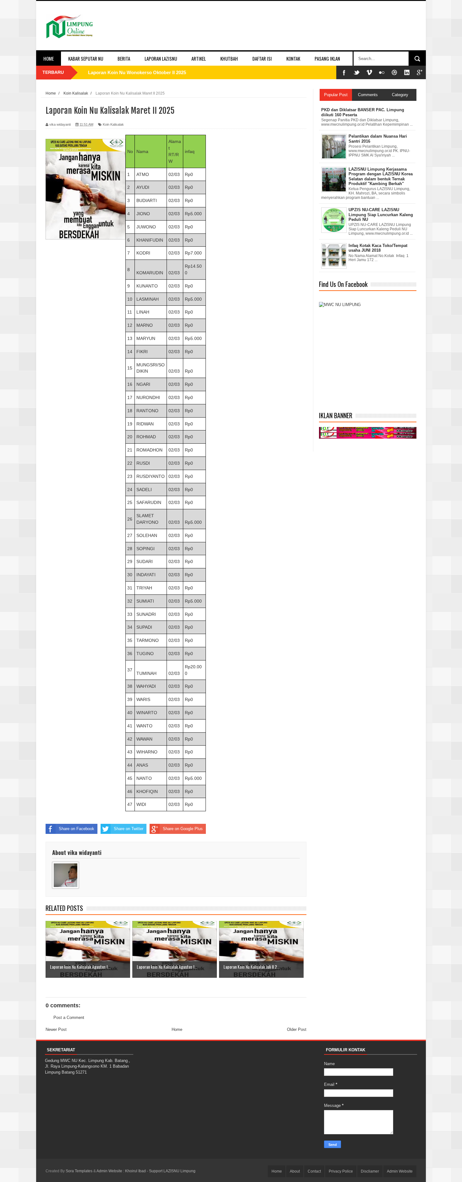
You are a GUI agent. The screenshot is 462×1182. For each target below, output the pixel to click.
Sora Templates (79, 1171)
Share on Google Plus (183, 828)
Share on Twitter (128, 828)
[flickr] (382, 72)
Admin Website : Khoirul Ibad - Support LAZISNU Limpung (145, 1171)
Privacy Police (341, 1171)
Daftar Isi (262, 58)
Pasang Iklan (327, 58)
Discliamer (370, 1171)
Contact (314, 1171)
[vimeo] (369, 72)
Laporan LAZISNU (161, 58)
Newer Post (56, 1029)
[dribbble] (394, 72)
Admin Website (400, 1171)
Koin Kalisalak (113, 124)
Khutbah (229, 58)
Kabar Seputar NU (85, 58)
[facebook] (344, 72)
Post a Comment (68, 1017)
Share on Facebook (76, 828)
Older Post (296, 1029)
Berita (124, 58)
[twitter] (356, 72)
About (295, 1171)
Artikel (198, 58)
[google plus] (419, 72)
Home (48, 58)
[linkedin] (407, 72)
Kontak (293, 58)
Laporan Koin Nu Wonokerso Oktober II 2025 (137, 72)
